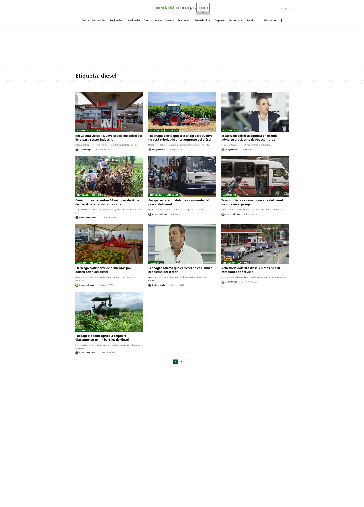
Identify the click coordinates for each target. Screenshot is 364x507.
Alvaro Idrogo (85, 149)
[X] (82, 8)
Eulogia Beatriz (158, 149)
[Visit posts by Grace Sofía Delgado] (76, 217)
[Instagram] (89, 8)
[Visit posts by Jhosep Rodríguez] (149, 214)
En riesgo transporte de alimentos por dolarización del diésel (103, 270)
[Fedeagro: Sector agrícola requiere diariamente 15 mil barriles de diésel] (109, 312)
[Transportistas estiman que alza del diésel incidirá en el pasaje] (255, 176)
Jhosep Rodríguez (159, 214)
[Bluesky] (105, 8)
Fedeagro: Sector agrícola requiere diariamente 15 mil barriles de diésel (102, 338)
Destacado (97, 130)
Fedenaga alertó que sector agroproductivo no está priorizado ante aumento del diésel (180, 138)
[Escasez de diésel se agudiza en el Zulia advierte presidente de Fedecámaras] (255, 112)
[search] (278, 8)
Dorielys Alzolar (159, 285)
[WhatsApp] (97, 8)
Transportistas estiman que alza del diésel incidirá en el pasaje (252, 202)
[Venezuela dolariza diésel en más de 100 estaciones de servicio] (255, 244)
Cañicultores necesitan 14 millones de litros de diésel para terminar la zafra (107, 202)
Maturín (81, 263)
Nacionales (156, 130)
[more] (281, 20)
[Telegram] (93, 8)
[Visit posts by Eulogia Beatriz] (149, 149)
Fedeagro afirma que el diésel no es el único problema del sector (180, 270)
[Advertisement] (182, 45)
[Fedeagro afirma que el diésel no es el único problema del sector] (182, 244)
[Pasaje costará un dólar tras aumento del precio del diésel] (182, 176)
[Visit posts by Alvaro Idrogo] (76, 149)
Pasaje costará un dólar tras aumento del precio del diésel (178, 202)
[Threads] (101, 8)
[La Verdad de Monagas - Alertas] (182, 8)
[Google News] (86, 8)
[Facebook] (78, 8)
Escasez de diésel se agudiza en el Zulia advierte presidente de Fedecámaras (249, 138)
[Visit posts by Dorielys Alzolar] (149, 285)
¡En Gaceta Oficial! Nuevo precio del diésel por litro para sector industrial (109, 138)
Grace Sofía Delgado (87, 217)
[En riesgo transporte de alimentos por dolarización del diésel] (109, 244)
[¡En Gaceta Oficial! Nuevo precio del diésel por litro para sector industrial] (109, 112)
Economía (82, 130)
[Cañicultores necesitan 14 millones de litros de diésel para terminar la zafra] (109, 176)
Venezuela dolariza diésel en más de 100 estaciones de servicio (250, 270)
